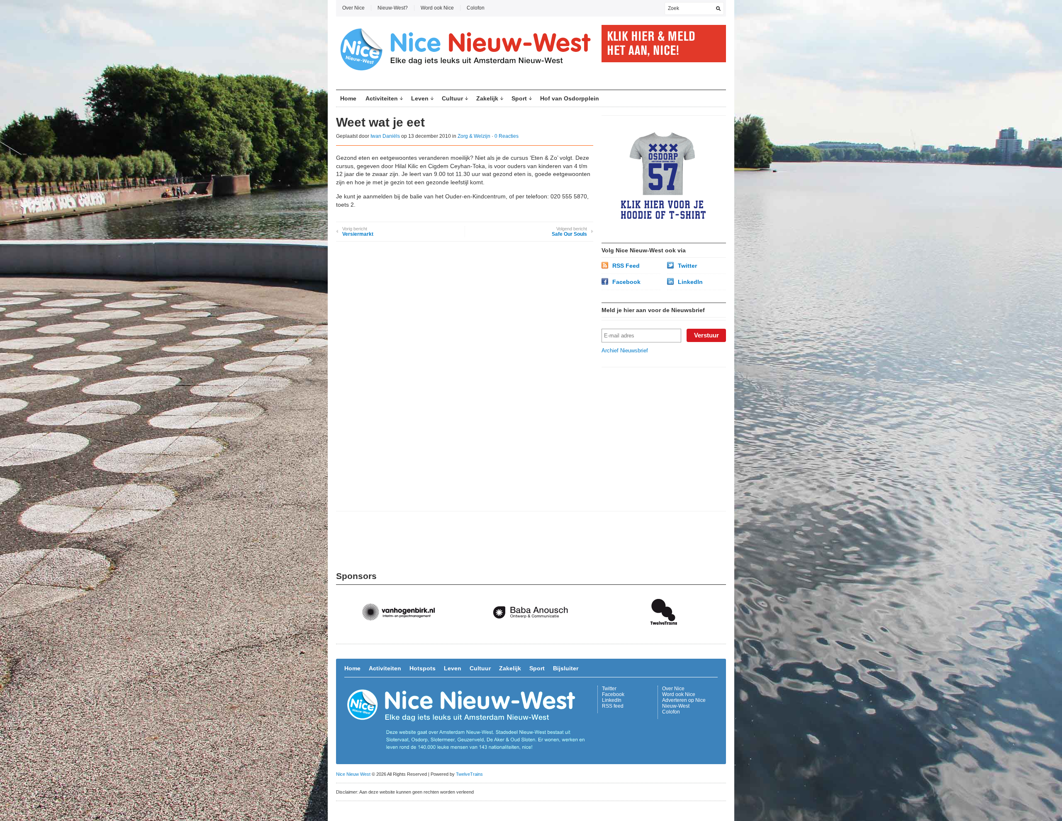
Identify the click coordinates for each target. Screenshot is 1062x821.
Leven (420, 98)
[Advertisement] (664, 427)
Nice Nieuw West (353, 774)
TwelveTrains (469, 774)
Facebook (626, 282)
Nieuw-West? (393, 8)
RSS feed (613, 706)
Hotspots (422, 668)
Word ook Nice (437, 8)
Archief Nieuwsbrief (625, 350)
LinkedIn (690, 282)
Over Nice (353, 8)
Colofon (476, 8)
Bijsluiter (565, 668)
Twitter (687, 265)
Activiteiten (381, 98)
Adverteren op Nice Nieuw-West (684, 703)
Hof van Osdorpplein (569, 98)
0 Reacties (506, 136)
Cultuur (452, 98)
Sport (519, 98)
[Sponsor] (402, 633)
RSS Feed (626, 265)
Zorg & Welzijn (474, 136)
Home (348, 98)
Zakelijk (487, 98)
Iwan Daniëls (385, 136)
